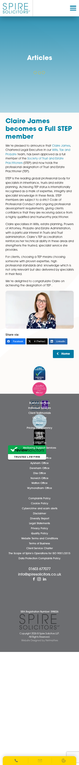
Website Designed (31, 641)
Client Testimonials (39, 413)
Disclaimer (39, 513)
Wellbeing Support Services (39, 448)
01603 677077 (40, 569)
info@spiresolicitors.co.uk (39, 574)
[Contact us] (40, 760)
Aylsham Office (39, 463)
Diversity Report (39, 518)
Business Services (39, 403)
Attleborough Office (39, 458)
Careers (39, 433)
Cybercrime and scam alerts (39, 508)
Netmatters (52, 641)
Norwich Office (39, 478)
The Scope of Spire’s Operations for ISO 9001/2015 (39, 553)
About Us (39, 438)
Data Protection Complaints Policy (39, 558)
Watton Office (39, 483)
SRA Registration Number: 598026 (39, 612)
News (39, 423)
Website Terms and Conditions (39, 538)
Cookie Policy (39, 503)
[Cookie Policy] (63, 760)
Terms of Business (39, 543)
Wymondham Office (39, 488)
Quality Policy (39, 533)
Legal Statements (39, 523)
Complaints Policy (39, 498)
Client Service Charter (39, 548)
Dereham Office (40, 468)
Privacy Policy (39, 528)
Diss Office (39, 473)
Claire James (61, 146)
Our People (39, 418)
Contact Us (39, 443)
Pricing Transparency (39, 428)
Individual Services (39, 408)
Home (65, 354)
